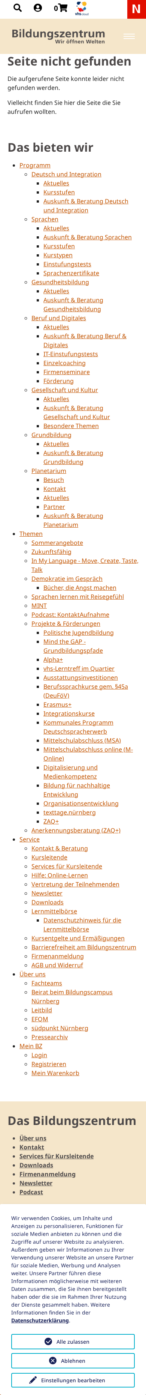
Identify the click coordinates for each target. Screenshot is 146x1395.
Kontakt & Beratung (59, 848)
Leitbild (41, 1010)
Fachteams (46, 983)
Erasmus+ (57, 704)
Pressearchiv (49, 1037)
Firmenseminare (66, 372)
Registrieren (48, 1064)
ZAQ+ (51, 821)
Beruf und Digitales (58, 318)
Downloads (47, 902)
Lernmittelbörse (54, 911)
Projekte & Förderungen (65, 623)
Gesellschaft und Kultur (64, 390)
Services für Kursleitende (66, 866)
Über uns (32, 974)
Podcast (31, 1192)
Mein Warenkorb (55, 1073)
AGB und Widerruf (57, 965)
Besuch (53, 480)
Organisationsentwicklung (81, 803)
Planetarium (48, 471)
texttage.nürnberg (69, 812)
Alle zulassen (73, 1341)
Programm (35, 165)
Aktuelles (56, 183)
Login (39, 1055)
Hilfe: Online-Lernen (59, 875)
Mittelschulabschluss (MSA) (82, 740)
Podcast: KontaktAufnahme (70, 614)
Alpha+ (53, 659)
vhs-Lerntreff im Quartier (79, 668)
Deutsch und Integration (66, 174)
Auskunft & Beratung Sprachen (87, 237)
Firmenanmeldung (57, 956)
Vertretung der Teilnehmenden (75, 884)
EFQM (39, 1019)
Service (29, 839)
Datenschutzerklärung (40, 1320)
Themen (31, 534)
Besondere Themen (71, 426)
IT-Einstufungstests (70, 354)
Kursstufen (59, 192)
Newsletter (47, 893)
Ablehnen (73, 1360)
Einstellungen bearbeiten (73, 1380)
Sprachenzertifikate (71, 273)
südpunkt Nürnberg (59, 1028)
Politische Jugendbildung (78, 632)
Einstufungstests (67, 264)
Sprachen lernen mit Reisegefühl (77, 596)
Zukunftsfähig (51, 552)
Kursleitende (49, 857)
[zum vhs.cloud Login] (82, 8)
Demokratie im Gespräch (67, 578)
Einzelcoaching (64, 363)
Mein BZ (30, 1046)
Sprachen (44, 219)
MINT (39, 605)
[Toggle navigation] (129, 36)
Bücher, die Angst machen (79, 587)
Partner (54, 507)
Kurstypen (58, 255)
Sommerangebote (57, 543)
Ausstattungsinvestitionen (80, 677)
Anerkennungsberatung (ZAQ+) (76, 830)
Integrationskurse (69, 713)
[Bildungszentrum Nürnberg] (58, 36)
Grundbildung (51, 435)
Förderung (58, 381)
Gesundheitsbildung (60, 282)
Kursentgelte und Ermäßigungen (78, 938)
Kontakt (54, 489)
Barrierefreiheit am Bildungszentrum (83, 947)
